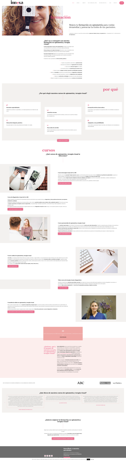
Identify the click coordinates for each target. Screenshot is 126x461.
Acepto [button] (88, 459)
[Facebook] (45, 456)
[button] (21, 312)
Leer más (92, 459)
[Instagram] (49, 456)
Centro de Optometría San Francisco (64, 353)
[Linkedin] (52, 456)
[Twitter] (47, 456)
